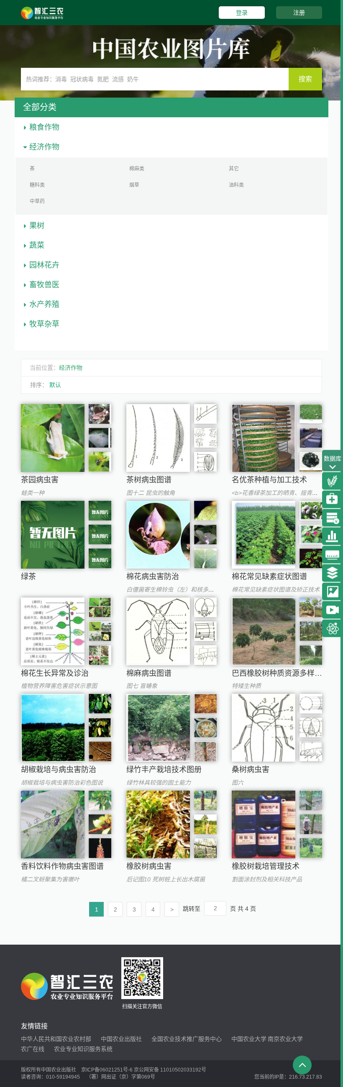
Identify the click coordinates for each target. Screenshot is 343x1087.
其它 (234, 169)
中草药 (37, 201)
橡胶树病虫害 (149, 866)
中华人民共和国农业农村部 (56, 1038)
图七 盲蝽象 (141, 686)
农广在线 (32, 1049)
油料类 (236, 185)
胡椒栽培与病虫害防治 (58, 769)
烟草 (134, 185)
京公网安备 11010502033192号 (170, 1070)
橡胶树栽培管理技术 (265, 866)
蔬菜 (36, 245)
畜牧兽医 (44, 285)
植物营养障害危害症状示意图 (59, 686)
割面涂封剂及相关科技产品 (267, 879)
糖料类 (37, 185)
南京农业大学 (285, 1038)
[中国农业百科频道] (332, 573)
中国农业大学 (248, 1038)
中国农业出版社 (121, 1038)
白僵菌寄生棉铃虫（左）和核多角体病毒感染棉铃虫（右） (202, 589)
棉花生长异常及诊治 (55, 673)
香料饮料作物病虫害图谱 (62, 866)
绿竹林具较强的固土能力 (158, 782)
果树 (36, 226)
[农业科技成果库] (332, 628)
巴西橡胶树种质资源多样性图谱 (284, 673)
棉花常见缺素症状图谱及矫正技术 (276, 589)
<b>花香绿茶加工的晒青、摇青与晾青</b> (286, 492)
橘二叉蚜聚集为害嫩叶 (50, 879)
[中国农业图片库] (332, 591)
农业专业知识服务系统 (83, 1049)
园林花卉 (44, 265)
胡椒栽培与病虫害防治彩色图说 (62, 782)
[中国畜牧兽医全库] (332, 499)
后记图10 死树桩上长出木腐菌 (165, 879)
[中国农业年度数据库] (332, 536)
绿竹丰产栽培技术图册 (164, 769)
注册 (299, 12)
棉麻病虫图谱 (149, 673)
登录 (242, 12)
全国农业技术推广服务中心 (186, 1038)
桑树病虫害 (250, 769)
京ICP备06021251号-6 (107, 1070)
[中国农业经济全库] (332, 518)
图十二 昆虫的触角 (150, 492)
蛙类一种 (32, 492)
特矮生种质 (246, 686)
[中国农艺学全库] (332, 481)
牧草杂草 (44, 324)
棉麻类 (136, 169)
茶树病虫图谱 (149, 480)
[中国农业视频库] (332, 610)
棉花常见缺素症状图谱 (269, 576)
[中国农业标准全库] (332, 555)
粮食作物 (44, 127)
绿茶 (28, 576)
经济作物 (44, 147)
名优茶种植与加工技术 (269, 480)
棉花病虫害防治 (152, 576)
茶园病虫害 (40, 480)
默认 (55, 384)
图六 (237, 782)
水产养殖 (44, 304)
